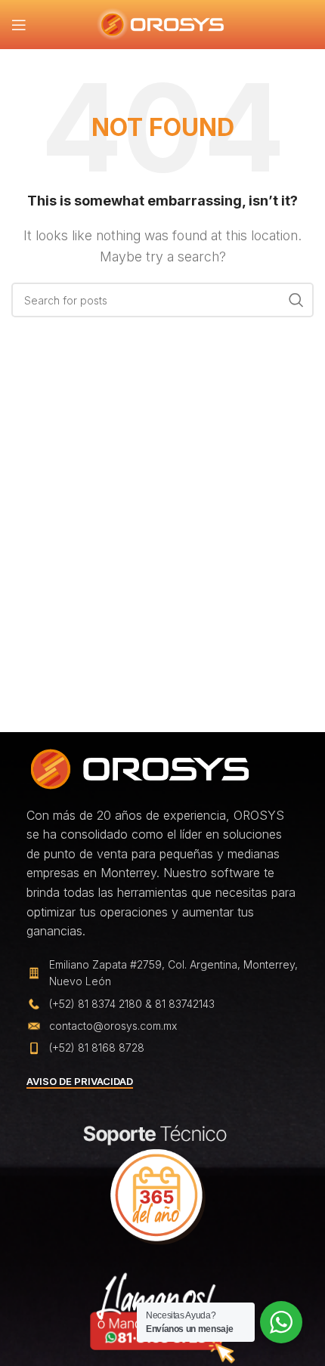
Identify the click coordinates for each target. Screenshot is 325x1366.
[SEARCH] (296, 300)
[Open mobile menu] (19, 25)
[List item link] (162, 1004)
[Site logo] (163, 23)
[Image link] (139, 767)
